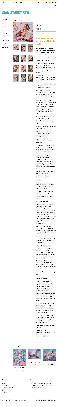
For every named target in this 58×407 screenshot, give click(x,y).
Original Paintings (6, 21)
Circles (34, 360)
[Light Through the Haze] (19, 357)
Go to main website (7, 391)
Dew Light (49, 363)
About (4, 383)
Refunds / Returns (7, 387)
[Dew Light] (49, 355)
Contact (4, 37)
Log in (15, 2)
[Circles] (34, 354)
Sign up (20, 2)
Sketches (5, 30)
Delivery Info (6, 385)
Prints (6, 26)
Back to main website (6, 42)
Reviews (4, 33)
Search (4, 389)
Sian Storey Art (14, 400)
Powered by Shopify (22, 400)
